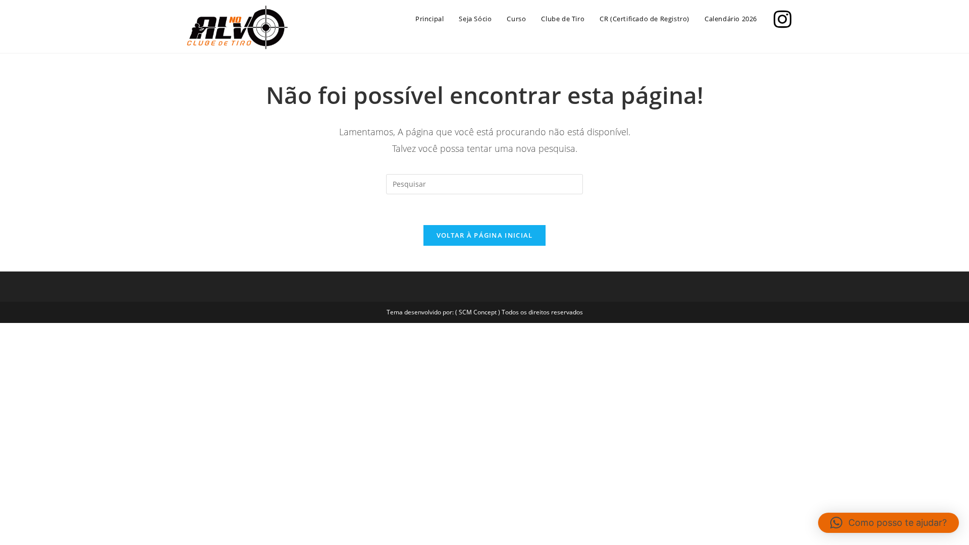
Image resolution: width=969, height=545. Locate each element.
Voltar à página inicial (485, 235)
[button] (888, 523)
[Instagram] (780, 18)
